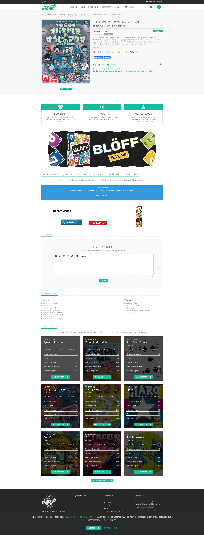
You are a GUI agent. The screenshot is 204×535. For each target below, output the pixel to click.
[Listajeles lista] (64, 256)
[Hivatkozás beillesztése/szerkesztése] (72, 256)
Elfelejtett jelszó (109, 505)
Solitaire (126, 71)
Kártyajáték (105, 69)
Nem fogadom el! (110, 528)
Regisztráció (108, 502)
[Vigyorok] (77, 256)
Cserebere (106, 7)
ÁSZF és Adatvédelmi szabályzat (113, 511)
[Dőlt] (59, 256)
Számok (122, 69)
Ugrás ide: (157, 31)
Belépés (159, 2)
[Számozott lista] (68, 256)
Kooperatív (108, 71)
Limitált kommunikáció (146, 71)
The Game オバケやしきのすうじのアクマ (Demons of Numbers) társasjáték (87, 14)
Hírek (82, 7)
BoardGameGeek (53, 2)
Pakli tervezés (117, 71)
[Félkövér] (56, 256)
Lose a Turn (133, 71)
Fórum (117, 7)
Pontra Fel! (129, 7)
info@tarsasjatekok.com (148, 507)
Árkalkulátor (150, 2)
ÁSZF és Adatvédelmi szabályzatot (81, 516)
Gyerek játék (114, 69)
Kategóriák (93, 7)
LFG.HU (62, 2)
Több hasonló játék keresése (102, 481)
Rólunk (106, 508)
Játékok (73, 7)
